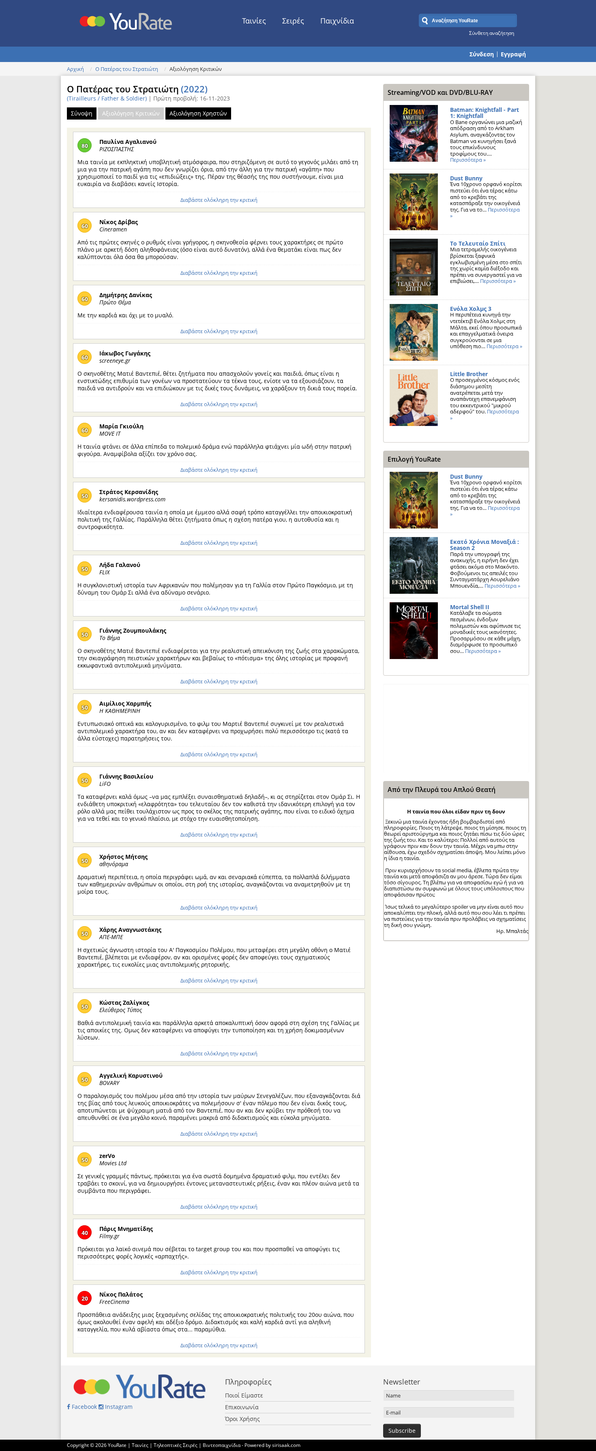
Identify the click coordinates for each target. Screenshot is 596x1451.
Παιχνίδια (337, 21)
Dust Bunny (466, 178)
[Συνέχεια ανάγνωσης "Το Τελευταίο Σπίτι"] (414, 267)
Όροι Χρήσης (242, 1419)
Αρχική (75, 69)
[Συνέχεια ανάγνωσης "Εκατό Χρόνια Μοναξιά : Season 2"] (414, 565)
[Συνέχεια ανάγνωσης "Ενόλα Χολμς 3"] (414, 332)
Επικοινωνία (242, 1407)
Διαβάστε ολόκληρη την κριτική (218, 199)
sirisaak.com (286, 1445)
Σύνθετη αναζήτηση (491, 33)
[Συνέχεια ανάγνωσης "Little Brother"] (414, 397)
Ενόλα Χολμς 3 (470, 309)
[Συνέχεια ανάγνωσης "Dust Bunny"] (414, 201)
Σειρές (293, 21)
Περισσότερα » (468, 159)
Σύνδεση (482, 54)
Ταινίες (254, 21)
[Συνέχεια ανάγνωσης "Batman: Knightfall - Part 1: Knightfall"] (414, 133)
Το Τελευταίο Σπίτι (478, 243)
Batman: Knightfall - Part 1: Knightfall (484, 113)
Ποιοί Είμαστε (244, 1395)
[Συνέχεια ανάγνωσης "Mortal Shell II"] (414, 630)
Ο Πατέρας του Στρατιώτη (126, 69)
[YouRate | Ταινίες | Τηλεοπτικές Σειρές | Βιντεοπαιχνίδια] (126, 19)
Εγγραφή (513, 54)
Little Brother (469, 374)
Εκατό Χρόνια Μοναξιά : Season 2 (484, 545)
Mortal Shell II (469, 607)
